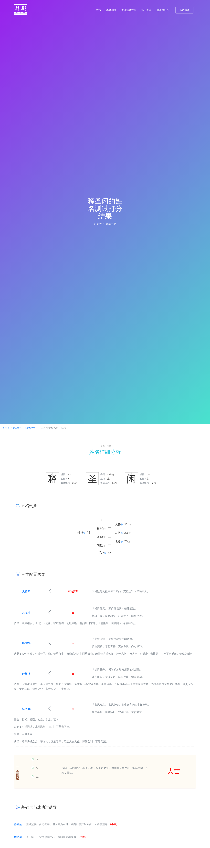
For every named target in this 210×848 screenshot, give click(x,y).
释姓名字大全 (31, 428)
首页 (98, 10)
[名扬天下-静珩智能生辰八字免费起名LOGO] (20, 10)
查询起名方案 (128, 10)
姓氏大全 (146, 10)
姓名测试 (111, 10)
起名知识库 (163, 10)
